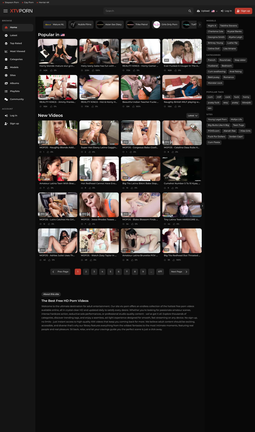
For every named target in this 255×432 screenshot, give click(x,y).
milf (219, 97)
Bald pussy (213, 77)
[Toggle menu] (5, 10)
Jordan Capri (236, 136)
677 (160, 271)
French (211, 60)
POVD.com (213, 131)
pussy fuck (213, 102)
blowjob (246, 102)
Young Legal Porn (217, 119)
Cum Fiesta (214, 142)
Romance (229, 77)
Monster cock (215, 83)
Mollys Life (236, 119)
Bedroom (227, 66)
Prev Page (63, 271)
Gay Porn (29, 2)
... (151, 271)
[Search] (190, 11)
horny (246, 97)
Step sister (240, 60)
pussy (235, 102)
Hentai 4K (44, 2)
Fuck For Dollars (216, 136)
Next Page (176, 271)
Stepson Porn (12, 2)
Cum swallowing (217, 71)
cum (210, 97)
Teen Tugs (238, 125)
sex (209, 108)
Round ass (225, 60)
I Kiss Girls (245, 131)
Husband (213, 66)
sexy (225, 102)
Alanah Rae (230, 131)
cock (227, 97)
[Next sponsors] (200, 25)
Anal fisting (236, 71)
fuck (236, 97)
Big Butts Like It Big (218, 125)
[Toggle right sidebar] (202, 206)
